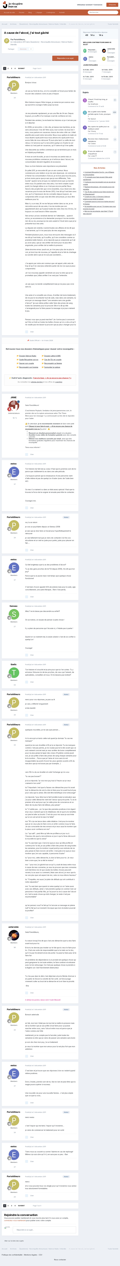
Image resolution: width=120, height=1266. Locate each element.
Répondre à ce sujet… (25, 1230)
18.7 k (14, 418)
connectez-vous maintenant (15, 1220)
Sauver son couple (26, 363)
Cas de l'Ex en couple (52, 360)
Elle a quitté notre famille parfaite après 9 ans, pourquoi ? (99, 114)
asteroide (13, 927)
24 (14, 98)
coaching (58, 382)
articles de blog (37, 382)
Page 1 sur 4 (37, 68)
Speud (93, 119)
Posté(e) (35, 77)
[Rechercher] (115, 12)
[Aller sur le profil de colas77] (85, 152)
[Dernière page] (28, 68)
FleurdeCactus (94, 50)
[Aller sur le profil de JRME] (14, 405)
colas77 (94, 156)
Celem (93, 143)
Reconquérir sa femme (53, 363)
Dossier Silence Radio (27, 356)
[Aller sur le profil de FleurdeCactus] (84, 51)
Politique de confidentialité (12, 1255)
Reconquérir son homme (28, 367)
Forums (21, 12)
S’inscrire (112, 5)
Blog (30, 12)
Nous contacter (60, 1260)
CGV (40, 1255)
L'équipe (39, 12)
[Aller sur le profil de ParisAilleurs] (6, 40)
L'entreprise (50, 12)
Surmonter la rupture (52, 367)
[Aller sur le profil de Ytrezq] (85, 128)
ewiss (14, 463)
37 (14, 484)
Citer (32, 332)
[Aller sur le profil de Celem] (85, 140)
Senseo (13, 606)
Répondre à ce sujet (65, 58)
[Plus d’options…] (74, 77)
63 (14, 685)
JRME (14, 397)
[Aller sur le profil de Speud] (85, 113)
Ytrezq (93, 131)
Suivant (21, 68)
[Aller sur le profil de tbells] (14, 672)
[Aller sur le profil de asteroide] (14, 935)
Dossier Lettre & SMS (52, 356)
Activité (62, 12)
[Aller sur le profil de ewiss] (14, 472)
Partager (10, 49)
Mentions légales (30, 1255)
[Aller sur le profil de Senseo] (14, 614)
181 (14, 947)
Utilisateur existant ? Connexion (90, 5)
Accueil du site (9, 12)
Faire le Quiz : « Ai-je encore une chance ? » (52, 378)
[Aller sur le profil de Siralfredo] (85, 100)
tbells (13, 664)
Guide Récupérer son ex (28, 360)
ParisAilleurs (19, 39)
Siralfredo (94, 104)
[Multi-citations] (26, 331)
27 (14, 626)
